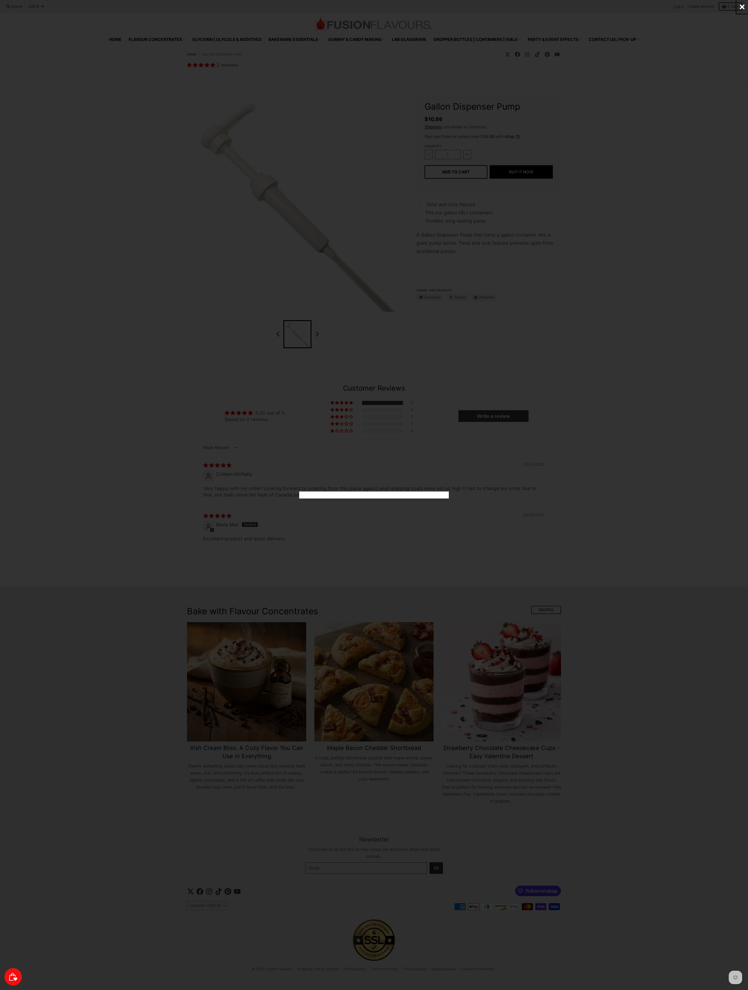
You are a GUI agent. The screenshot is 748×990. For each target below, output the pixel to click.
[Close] (742, 7)
